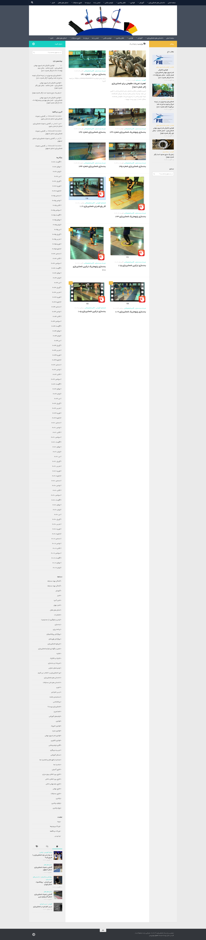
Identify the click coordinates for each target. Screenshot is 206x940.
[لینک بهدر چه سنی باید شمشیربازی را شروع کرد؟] (58, 855)
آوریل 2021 (56, 461)
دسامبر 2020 (55, 480)
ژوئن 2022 (56, 393)
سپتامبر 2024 (55, 263)
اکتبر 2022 (56, 374)
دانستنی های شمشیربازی (157, 2)
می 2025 (57, 229)
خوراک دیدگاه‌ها (55, 831)
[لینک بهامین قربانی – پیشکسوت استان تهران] (58, 880)
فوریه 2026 (56, 186)
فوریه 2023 (56, 355)
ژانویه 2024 (56, 302)
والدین (58, 798)
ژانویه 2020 (56, 534)
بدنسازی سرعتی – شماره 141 (93, 74)
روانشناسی (56, 702)
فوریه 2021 (56, 471)
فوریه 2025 (56, 244)
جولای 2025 (56, 220)
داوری (58, 687)
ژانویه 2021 (56, 476)
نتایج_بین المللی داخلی (52, 779)
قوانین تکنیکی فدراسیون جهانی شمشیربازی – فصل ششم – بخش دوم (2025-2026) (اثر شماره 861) (48, 68)
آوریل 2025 (56, 234)
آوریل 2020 (56, 519)
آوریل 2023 (56, 345)
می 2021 (57, 456)
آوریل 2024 (56, 287)
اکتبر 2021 (56, 432)
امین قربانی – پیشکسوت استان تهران (44, 883)
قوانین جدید (56, 731)
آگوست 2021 (55, 442)
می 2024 (57, 282)
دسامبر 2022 (55, 364)
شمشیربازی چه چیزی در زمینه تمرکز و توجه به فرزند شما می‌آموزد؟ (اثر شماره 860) (47, 76)
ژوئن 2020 (56, 509)
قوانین (132, 2)
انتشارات (57, 615)
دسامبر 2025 (55, 195)
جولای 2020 (56, 505)
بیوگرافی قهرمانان (54, 639)
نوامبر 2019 (56, 543)
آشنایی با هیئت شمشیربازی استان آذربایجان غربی (43, 895)
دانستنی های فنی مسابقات (51, 682)
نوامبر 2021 (56, 427)
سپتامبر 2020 (55, 495)
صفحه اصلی (172, 2)
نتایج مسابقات (77, 2)
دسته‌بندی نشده (55, 697)
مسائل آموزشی (55, 755)
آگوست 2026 (55, 162)
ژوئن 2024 (56, 278)
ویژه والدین (56, 808)
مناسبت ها (56, 764)
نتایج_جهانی (56, 788)
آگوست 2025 (55, 215)
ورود (58, 821)
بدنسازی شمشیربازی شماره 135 (132, 166)
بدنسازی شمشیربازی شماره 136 (92, 132)
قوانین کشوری (55, 740)
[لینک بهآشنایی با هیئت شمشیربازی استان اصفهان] (58, 868)
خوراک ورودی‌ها (55, 826)
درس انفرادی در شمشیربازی (42, 906)
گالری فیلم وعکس (89, 71)
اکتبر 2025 (56, 205)
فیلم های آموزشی (101, 203)
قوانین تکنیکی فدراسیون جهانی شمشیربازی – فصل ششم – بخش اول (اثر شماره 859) (48, 85)
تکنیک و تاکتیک (55, 658)
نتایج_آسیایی (56, 769)
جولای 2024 (56, 273)
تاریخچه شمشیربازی (54, 644)
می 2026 (57, 176)
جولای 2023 (56, 331)
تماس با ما (97, 2)
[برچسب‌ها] (37, 846)
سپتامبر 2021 (55, 437)
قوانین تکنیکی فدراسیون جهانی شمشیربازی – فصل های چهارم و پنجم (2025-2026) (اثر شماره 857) (47, 100)
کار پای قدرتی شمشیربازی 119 (93, 206)
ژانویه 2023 (56, 360)
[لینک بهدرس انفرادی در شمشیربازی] (58, 907)
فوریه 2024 (56, 297)
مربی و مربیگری (55, 750)
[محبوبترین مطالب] (57, 846)
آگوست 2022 (55, 384)
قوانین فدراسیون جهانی (52, 735)
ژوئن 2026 (56, 171)
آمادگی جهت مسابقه (54, 581)
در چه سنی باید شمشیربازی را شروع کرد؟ (42, 856)
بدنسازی (138, 80)
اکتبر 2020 (56, 490)
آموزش (141, 2)
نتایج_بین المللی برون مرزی (51, 774)
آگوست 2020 (55, 500)
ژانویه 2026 (56, 191)
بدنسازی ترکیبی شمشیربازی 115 (132, 265)
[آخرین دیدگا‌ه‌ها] (47, 846)
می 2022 (57, 398)
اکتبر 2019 (56, 548)
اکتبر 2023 (56, 316)
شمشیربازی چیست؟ (54, 706)
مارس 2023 (56, 350)
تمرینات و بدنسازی (100, 71)
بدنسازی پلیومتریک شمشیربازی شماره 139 (127, 132)
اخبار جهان (57, 605)
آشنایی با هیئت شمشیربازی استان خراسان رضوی (48, 117)
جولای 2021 (56, 447)
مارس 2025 (56, 239)
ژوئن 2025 (56, 224)
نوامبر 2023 (56, 311)
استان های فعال (63, 2)
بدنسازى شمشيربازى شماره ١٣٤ (92, 166)
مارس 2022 (56, 408)
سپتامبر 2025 (55, 210)
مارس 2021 (56, 466)
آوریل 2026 (56, 181)
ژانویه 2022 (56, 418)
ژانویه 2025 (56, 249)
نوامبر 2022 (56, 369)
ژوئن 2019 (56, 567)
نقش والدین (122, 2)
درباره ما (88, 2)
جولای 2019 (56, 563)
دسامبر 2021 (55, 422)
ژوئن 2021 (56, 451)
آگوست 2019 (55, 558)
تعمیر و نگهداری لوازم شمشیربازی (49, 648)
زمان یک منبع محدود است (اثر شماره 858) (46, 93)
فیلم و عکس (109, 2)
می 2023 (57, 340)
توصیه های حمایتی (54, 668)
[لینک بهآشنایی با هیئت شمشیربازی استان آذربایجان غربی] (58, 895)
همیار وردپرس (153, 935)
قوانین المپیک (55, 726)
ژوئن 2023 (56, 335)
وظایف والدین (56, 803)
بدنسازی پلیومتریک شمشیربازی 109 (130, 311)
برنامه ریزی (56, 629)
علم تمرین (57, 711)
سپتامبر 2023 (55, 321)
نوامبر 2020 (56, 485)
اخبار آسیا (57, 600)
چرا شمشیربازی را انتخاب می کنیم (49, 673)
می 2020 (57, 514)
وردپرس (57, 836)
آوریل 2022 (56, 403)
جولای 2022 (56, 389)
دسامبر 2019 (55, 538)
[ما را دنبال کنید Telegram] (33, 44)
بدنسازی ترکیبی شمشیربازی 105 (92, 311)
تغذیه (58, 653)
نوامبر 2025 (56, 200)
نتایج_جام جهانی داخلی (53, 784)
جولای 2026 (56, 166)
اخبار (53, 2)
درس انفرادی (55, 692)
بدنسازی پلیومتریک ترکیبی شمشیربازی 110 (89, 268)
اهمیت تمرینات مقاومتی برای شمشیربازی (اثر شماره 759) (129, 85)
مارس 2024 (56, 292)
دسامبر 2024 (55, 253)
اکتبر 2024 (56, 258)
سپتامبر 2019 (55, 553)
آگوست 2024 (55, 268)
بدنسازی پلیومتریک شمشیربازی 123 (130, 216)
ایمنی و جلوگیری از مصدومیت (50, 619)
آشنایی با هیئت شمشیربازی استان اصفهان (48, 132)
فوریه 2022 (56, 413)
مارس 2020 (56, 524)
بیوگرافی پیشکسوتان (53, 634)
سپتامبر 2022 (55, 379)
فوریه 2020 (56, 529)
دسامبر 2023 (55, 306)
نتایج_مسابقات (55, 793)
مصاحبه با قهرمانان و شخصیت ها (49, 759)
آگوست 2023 (55, 326)
